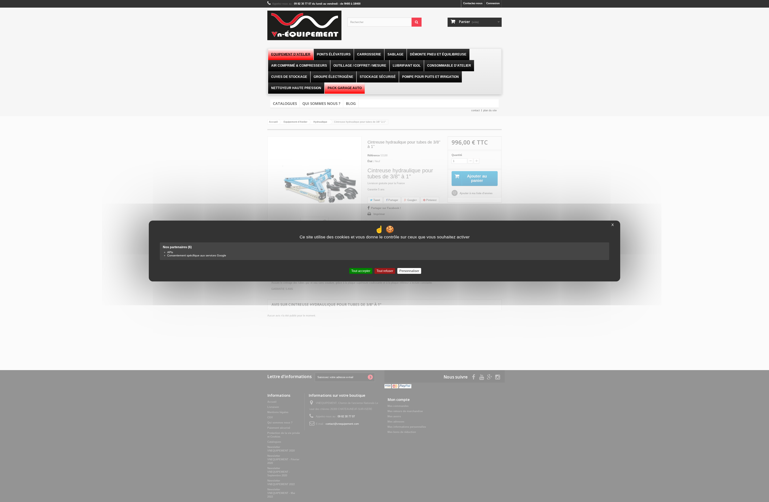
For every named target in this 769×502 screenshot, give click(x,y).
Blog (351, 103)
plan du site (490, 110)
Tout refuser (384, 271)
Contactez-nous (472, 3)
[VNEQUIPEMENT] (304, 25)
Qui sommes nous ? (321, 103)
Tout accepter (360, 271)
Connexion (493, 3)
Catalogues (285, 103)
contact (475, 110)
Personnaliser (409, 271)
